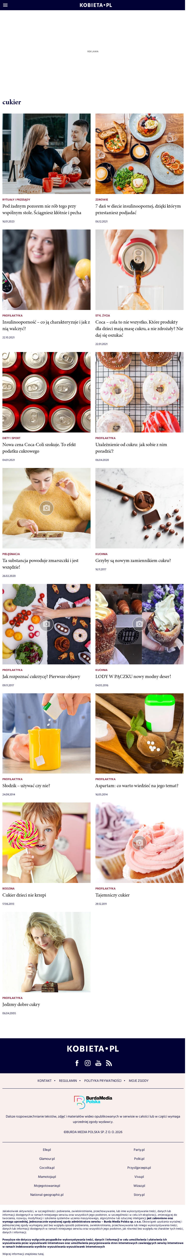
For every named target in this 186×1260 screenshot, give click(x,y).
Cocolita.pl (46, 1167)
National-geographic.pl (46, 1194)
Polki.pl (139, 1158)
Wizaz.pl (139, 1185)
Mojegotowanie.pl (47, 1185)
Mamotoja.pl (47, 1176)
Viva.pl (139, 1176)
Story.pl (139, 1194)
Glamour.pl (47, 1158)
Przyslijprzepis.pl (139, 1167)
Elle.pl (47, 1149)
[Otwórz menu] (5, 5)
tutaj (41, 1254)
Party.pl (139, 1149)
